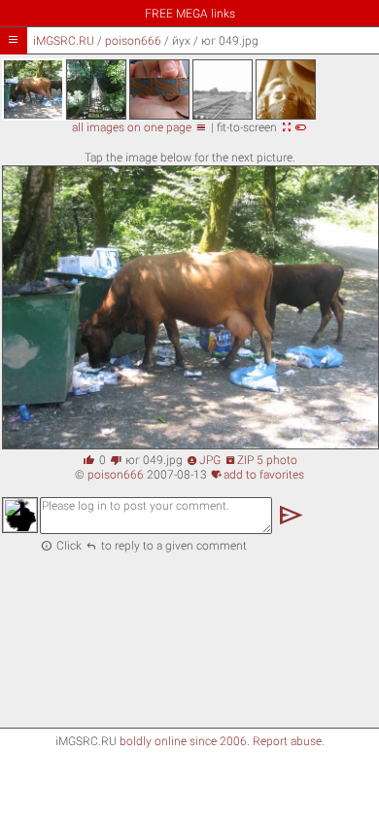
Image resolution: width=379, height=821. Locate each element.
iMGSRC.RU (63, 41)
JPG (204, 460)
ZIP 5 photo (260, 460)
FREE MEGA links (190, 13)
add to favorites (257, 475)
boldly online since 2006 (183, 741)
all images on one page (139, 127)
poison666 (133, 41)
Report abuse (287, 741)
